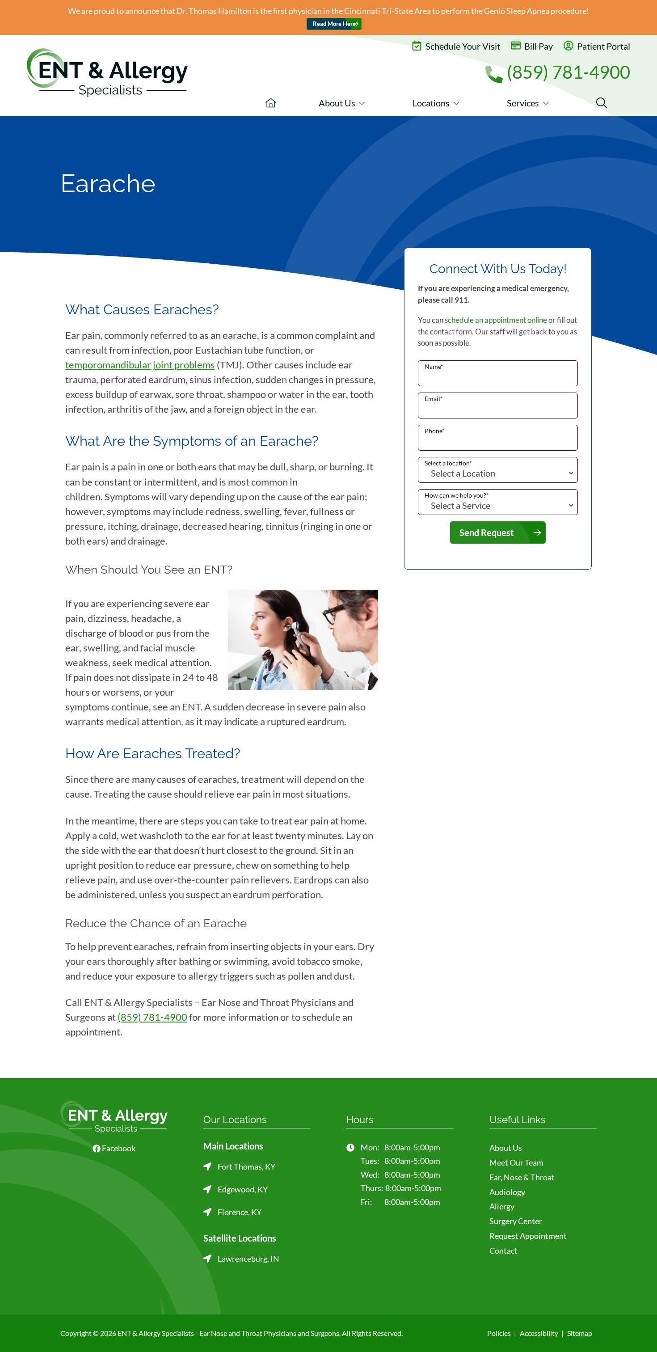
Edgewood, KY (243, 1189)
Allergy (501, 1206)
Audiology (507, 1192)
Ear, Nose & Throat (522, 1177)
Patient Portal (602, 46)
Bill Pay (537, 46)
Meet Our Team (516, 1162)
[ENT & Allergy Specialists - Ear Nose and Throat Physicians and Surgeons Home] (107, 72)
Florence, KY (239, 1212)
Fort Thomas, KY (246, 1166)
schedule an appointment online (496, 320)
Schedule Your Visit (462, 46)
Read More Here (334, 24)
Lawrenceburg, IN (248, 1258)
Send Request (486, 532)
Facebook (118, 1148)
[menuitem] (271, 103)
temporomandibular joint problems (140, 365)
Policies (499, 1333)
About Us (505, 1148)
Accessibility (539, 1333)
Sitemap (579, 1333)
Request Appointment (528, 1236)
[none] (342, 103)
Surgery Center (515, 1221)
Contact (503, 1250)
